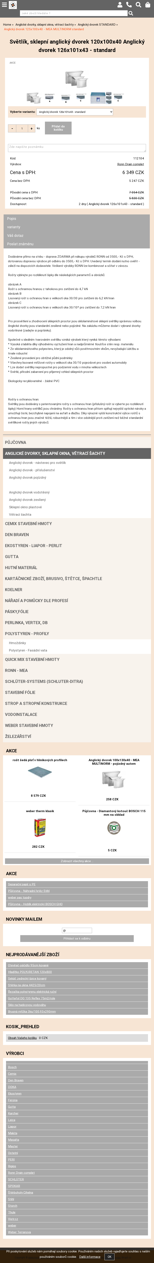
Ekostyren (14, 1093)
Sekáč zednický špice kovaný (27, 978)
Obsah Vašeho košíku (22, 1038)
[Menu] (4, 5)
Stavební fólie (20, 692)
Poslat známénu (20, 244)
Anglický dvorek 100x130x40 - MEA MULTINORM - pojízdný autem (114, 762)
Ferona (12, 1100)
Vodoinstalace (21, 714)
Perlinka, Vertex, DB (26, 622)
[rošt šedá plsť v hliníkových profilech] (40, 777)
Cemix (12, 1074)
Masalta (13, 1140)
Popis (11, 218)
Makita (12, 1133)
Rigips (12, 1166)
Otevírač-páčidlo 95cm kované (28, 965)
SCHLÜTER (16, 1179)
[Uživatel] (122, 6)
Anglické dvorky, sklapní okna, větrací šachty (55, 453)
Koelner (13, 589)
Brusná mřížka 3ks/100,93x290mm (32, 1011)
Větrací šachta (20, 514)
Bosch (12, 1067)
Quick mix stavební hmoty (32, 659)
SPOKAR (14, 1186)
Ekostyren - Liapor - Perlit (33, 545)
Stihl (11, 1199)
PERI (11, 1159)
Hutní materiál (21, 567)
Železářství (18, 736)
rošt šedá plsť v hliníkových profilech (40, 760)
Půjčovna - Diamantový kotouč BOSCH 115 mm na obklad (114, 813)
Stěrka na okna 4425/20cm (26, 985)
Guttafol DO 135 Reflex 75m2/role (31, 998)
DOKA (12, 1087)
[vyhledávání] (140, 6)
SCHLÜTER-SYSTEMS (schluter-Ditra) (44, 681)
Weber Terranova (19, 1232)
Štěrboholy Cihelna (20, 1192)
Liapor (12, 1126)
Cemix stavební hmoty (28, 523)
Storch (12, 1206)
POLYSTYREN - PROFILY (27, 633)
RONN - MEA (16, 670)
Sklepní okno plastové (25, 507)
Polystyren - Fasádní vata (28, 650)
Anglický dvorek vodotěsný (29, 492)
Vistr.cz (13, 1219)
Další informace (89, 1257)
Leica (11, 1120)
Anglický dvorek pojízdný (27, 477)
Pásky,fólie (16, 611)
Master (13, 1146)
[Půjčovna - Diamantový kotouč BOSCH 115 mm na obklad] (114, 831)
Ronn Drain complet (130, 164)
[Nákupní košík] (149, 6)
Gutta (11, 556)
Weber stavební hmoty (29, 725)
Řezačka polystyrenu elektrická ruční (32, 992)
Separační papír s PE (21, 884)
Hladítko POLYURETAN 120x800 (30, 972)
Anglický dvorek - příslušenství (32, 470)
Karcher (13, 1113)
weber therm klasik (40, 811)
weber (12, 1225)
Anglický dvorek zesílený (27, 500)
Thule (11, 1212)
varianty (13, 227)
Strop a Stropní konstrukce (36, 703)
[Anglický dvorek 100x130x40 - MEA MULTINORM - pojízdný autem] (114, 780)
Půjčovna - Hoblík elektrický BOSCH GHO (35, 904)
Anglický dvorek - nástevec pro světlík (37, 463)
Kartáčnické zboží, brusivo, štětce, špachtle (53, 578)
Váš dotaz (15, 235)
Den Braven (17, 534)
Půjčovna (15, 442)
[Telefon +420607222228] (131, 7)
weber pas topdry (19, 897)
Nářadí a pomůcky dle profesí (36, 600)
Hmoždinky (17, 643)
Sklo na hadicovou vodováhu (27, 1005)
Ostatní (13, 1153)
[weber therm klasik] (39, 828)
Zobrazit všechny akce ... (77, 861)
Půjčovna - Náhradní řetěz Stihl (29, 891)
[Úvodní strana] (13, 5)
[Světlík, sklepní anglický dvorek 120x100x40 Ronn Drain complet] (77, 79)
